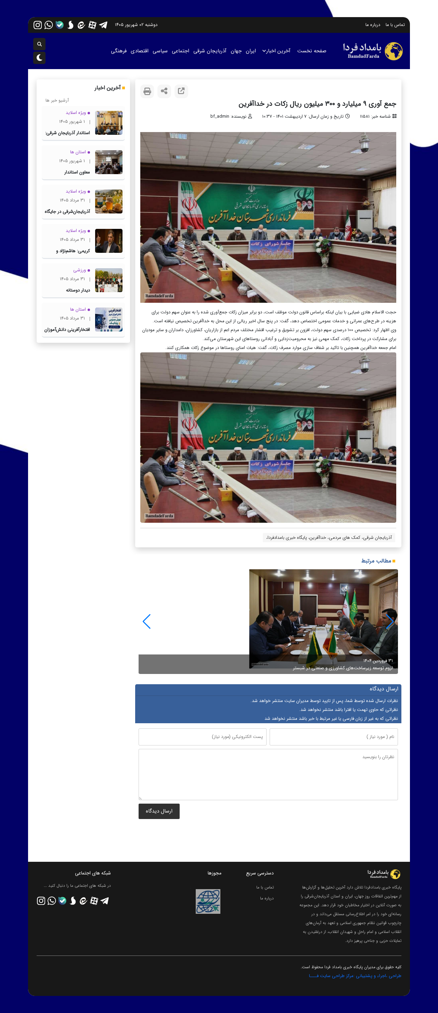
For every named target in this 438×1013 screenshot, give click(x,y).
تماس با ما (395, 24)
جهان (236, 51)
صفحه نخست (311, 51)
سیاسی (160, 51)
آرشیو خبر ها (57, 100)
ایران (251, 51)
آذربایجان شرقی (210, 51)
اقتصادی (140, 51)
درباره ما (372, 24)
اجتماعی (180, 51)
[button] (146, 621)
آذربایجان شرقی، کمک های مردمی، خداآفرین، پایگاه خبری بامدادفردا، (329, 537)
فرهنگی (119, 51)
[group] (268, 621)
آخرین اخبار (278, 51)
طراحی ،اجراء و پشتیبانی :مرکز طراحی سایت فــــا (355, 975)
